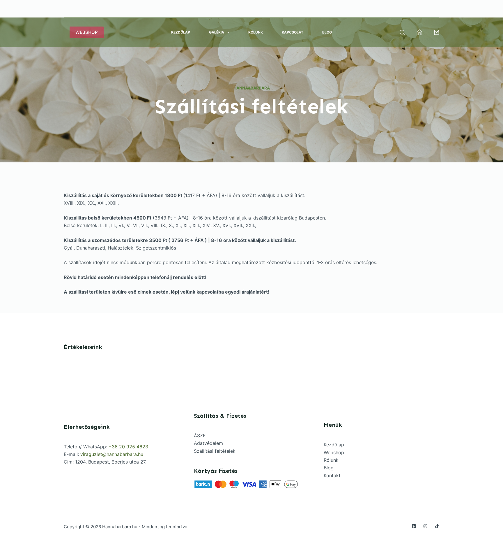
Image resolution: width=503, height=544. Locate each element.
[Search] (402, 32)
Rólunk (255, 32)
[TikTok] (437, 526)
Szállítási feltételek (214, 451)
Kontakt (332, 475)
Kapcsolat (292, 32)
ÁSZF (200, 435)
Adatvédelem (208, 443)
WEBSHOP (86, 32)
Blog (327, 32)
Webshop (334, 452)
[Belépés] (419, 32)
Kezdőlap (180, 32)
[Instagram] (425, 526)
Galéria (216, 32)
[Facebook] (414, 526)
